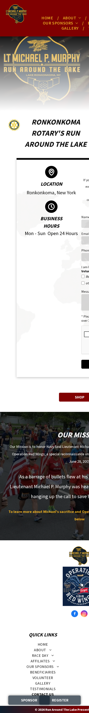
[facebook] (74, 614)
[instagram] (84, 614)
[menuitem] (48, 17)
